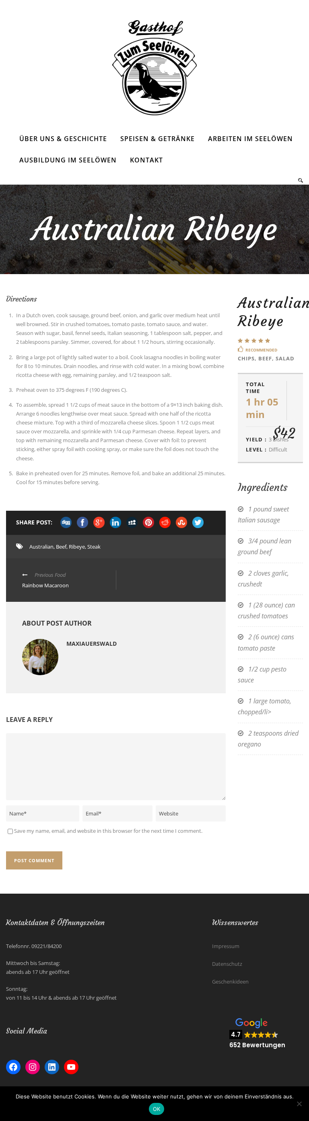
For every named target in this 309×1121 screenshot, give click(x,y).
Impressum (225, 946)
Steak (94, 546)
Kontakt (146, 160)
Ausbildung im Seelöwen (68, 160)
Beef (61, 546)
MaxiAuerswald (91, 643)
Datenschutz (227, 963)
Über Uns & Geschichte (63, 138)
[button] (257, 1033)
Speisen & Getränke (157, 138)
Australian (41, 546)
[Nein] (299, 1104)
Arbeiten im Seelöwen (250, 138)
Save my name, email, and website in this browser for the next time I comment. (108, 830)
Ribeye (77, 546)
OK (157, 1109)
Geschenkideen (230, 981)
